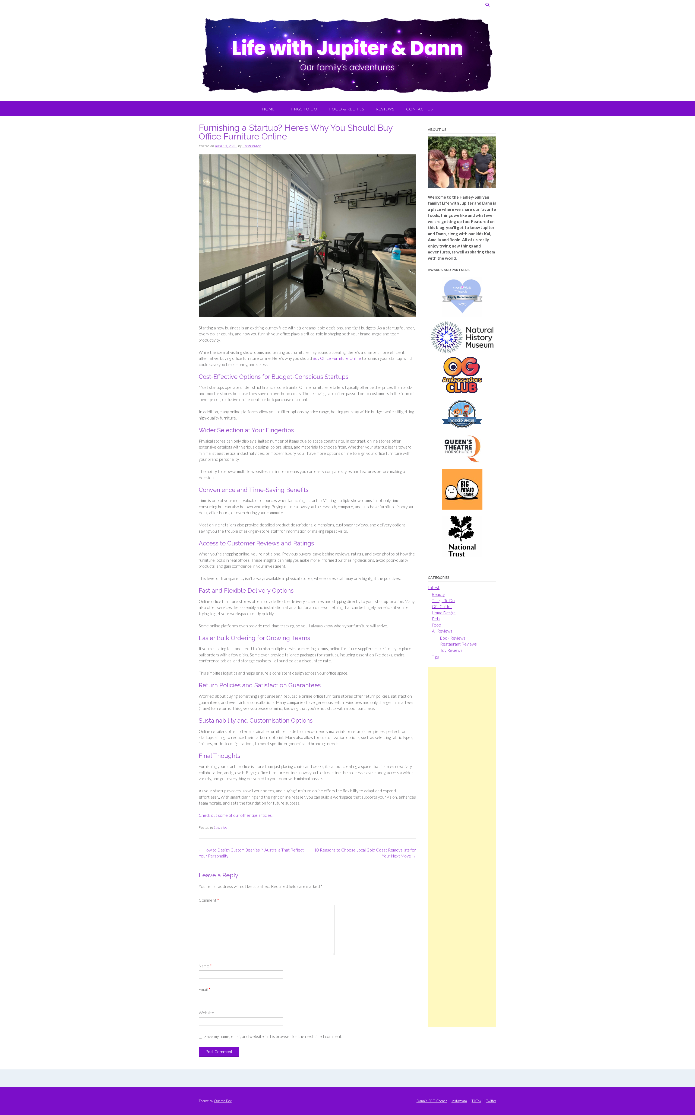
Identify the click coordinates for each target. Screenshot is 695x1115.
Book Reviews (452, 638)
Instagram (459, 1101)
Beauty (438, 594)
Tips (224, 827)
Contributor (251, 146)
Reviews (385, 109)
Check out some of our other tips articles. (236, 815)
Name (205, 965)
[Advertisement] (462, 847)
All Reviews (442, 630)
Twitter (491, 1101)
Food (436, 624)
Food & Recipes (346, 109)
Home (268, 109)
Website (206, 1012)
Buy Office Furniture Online (337, 358)
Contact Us (419, 109)
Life (216, 827)
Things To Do (302, 109)
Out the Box (223, 1101)
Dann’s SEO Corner (431, 1101)
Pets (436, 618)
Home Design (444, 612)
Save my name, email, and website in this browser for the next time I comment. (273, 1036)
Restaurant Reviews (458, 643)
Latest (434, 587)
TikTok (476, 1101)
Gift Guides (442, 606)
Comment (209, 900)
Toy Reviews (451, 650)
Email (204, 989)
